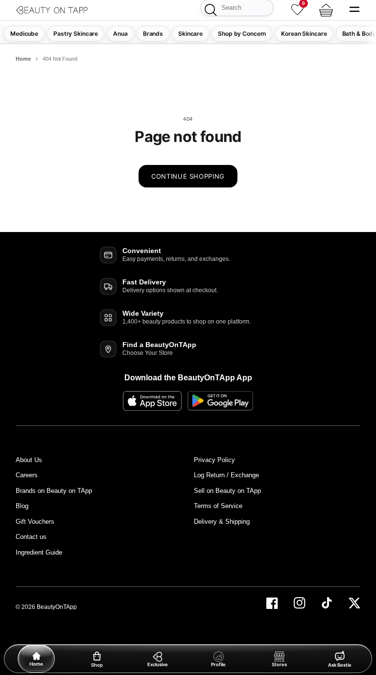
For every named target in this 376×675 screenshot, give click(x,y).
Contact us (31, 536)
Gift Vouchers (35, 521)
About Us (29, 460)
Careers (27, 475)
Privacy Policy (214, 460)
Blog (22, 506)
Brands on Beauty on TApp (54, 490)
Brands (153, 33)
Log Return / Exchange (226, 475)
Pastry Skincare (75, 33)
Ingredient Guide (39, 552)
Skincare (190, 33)
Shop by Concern (242, 33)
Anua (120, 33)
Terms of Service (218, 506)
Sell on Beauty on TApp (227, 490)
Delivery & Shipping (222, 521)
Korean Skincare (304, 33)
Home (23, 59)
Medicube (24, 33)
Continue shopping (188, 176)
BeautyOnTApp (57, 607)
